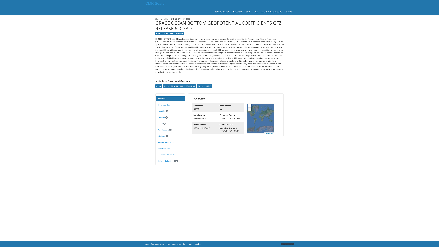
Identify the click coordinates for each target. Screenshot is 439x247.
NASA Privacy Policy (178, 244)
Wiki (256, 12)
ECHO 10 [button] (174, 86)
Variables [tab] (162, 111)
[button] (249, 106)
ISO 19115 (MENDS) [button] (187, 86)
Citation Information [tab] (166, 142)
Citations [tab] (162, 136)
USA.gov (190, 244)
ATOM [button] (158, 86)
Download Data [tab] (164, 105)
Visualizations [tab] (164, 130)
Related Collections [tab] (167, 161)
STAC (248, 12)
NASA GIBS (269, 133)
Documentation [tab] (164, 148)
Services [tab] (162, 117)
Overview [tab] (162, 98)
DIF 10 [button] (166, 86)
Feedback (198, 244)
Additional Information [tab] (167, 155)
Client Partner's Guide (271, 12)
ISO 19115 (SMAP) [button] (204, 86)
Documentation (222, 12)
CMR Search (155, 3)
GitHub (289, 12)
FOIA (168, 244)
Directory (237, 12)
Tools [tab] (161, 123)
